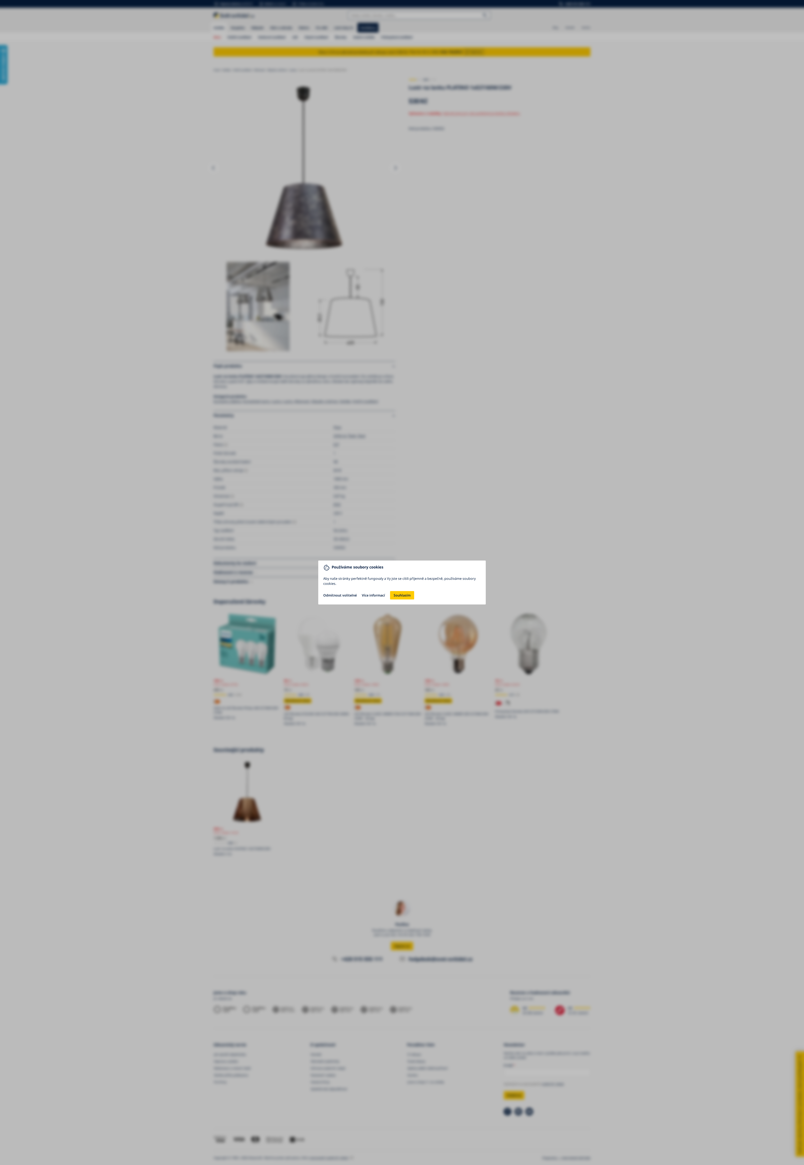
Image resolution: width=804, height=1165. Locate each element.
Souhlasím (402, 595)
